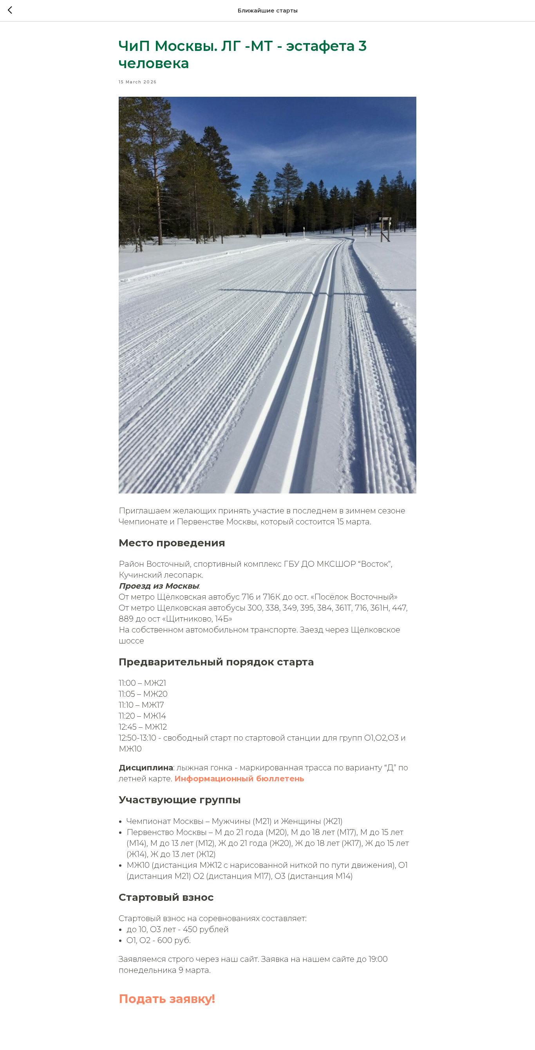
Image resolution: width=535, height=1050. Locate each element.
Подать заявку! (167, 999)
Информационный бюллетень (239, 778)
